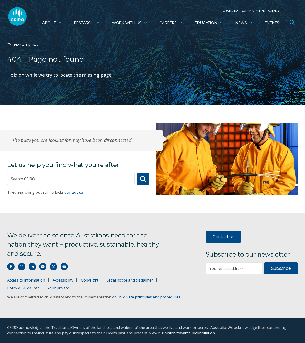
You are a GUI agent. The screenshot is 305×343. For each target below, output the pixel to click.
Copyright (89, 280)
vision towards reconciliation (190, 333)
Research (84, 22)
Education (205, 22)
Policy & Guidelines (23, 288)
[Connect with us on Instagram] (21, 266)
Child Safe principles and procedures (148, 297)
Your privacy (58, 288)
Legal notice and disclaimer (129, 280)
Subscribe (281, 268)
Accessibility (63, 280)
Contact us (73, 192)
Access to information (26, 280)
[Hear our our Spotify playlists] (42, 266)
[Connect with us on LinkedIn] (32, 266)
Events (272, 22)
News (241, 22)
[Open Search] (292, 22)
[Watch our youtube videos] (64, 266)
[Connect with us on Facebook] (11, 266)
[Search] (143, 179)
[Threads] (53, 266)
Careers (168, 22)
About (49, 22)
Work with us (126, 22)
